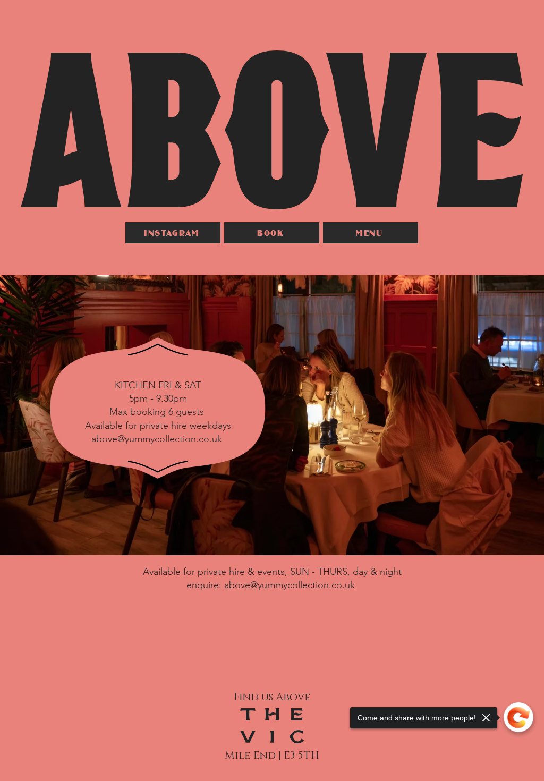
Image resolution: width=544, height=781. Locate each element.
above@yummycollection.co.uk (156, 439)
